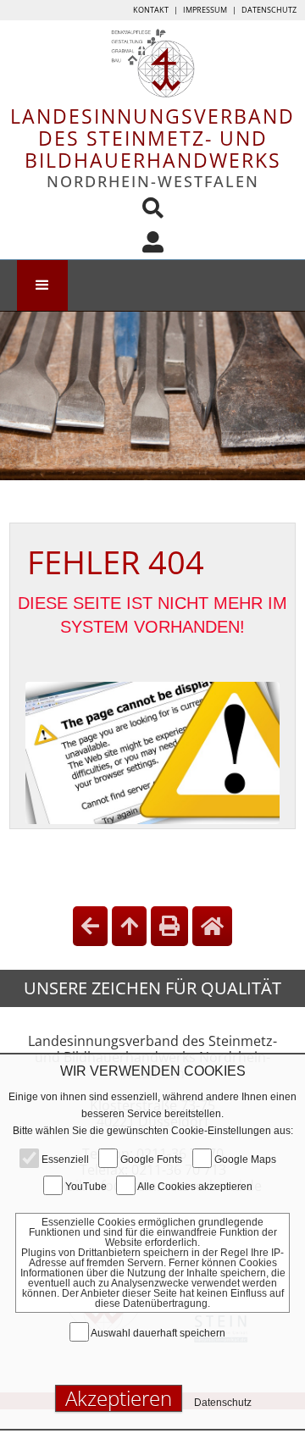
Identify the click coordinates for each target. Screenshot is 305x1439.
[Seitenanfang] (129, 926)
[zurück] (90, 926)
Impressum (205, 9)
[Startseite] (212, 926)
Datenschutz (269, 9)
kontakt (151, 9)
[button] (42, 285)
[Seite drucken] (169, 926)
